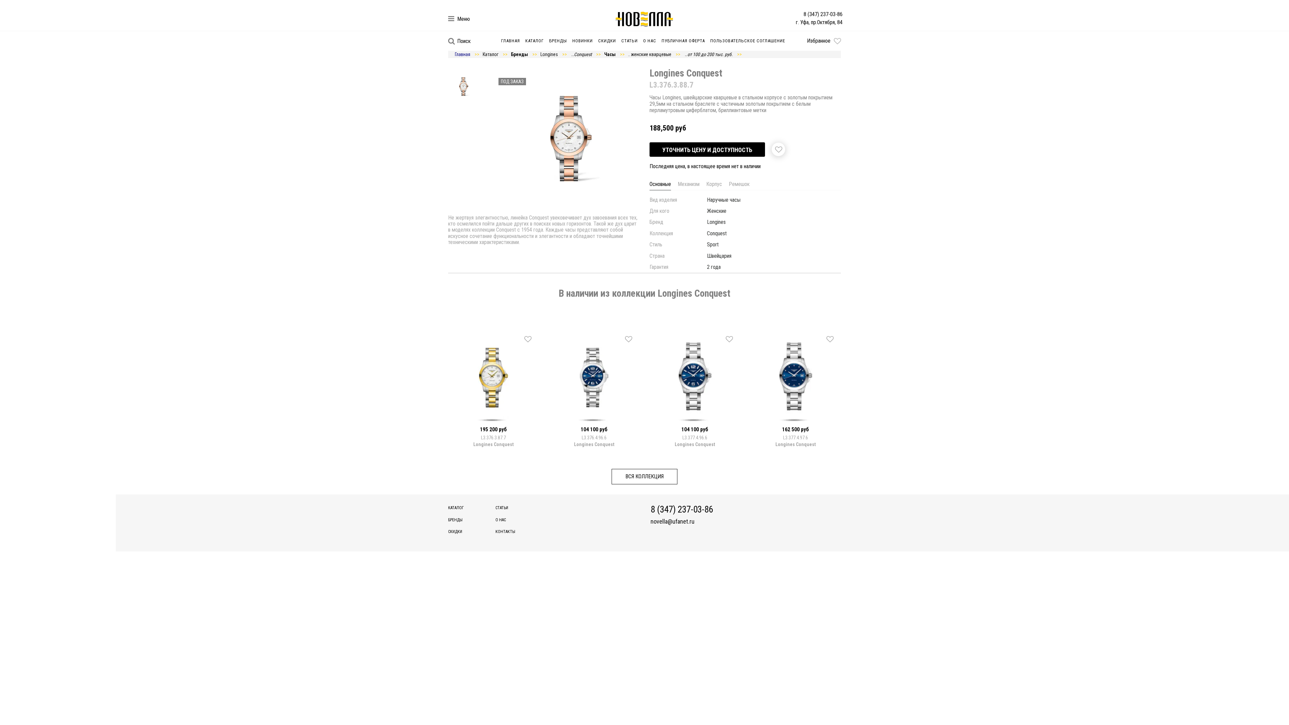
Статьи (629, 40)
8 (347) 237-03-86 (823, 14)
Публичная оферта (683, 40)
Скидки (607, 40)
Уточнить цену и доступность (707, 149)
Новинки (582, 40)
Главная (510, 40)
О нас (649, 40)
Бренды (558, 40)
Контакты (505, 531)
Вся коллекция (644, 476)
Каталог (534, 40)
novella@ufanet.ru (673, 521)
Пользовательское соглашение (747, 40)
